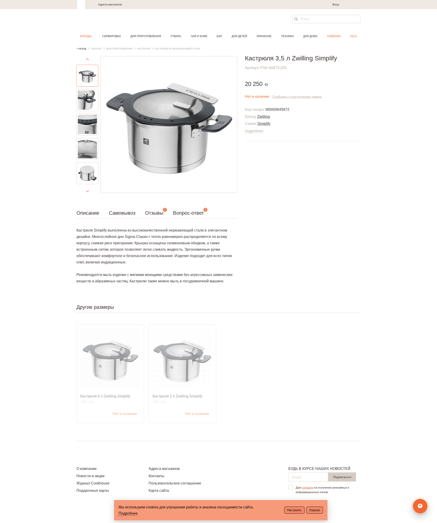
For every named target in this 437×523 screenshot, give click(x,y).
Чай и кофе (199, 36)
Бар (219, 36)
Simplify (263, 124)
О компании (86, 469)
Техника (287, 36)
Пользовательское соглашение (175, 483)
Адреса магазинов (110, 4)
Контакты (156, 476)
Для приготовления (145, 36)
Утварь (175, 36)
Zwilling (263, 117)
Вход (336, 4)
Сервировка (111, 36)
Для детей (239, 36)
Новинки (334, 36)
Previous (87, 60)
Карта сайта (159, 490)
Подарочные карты (92, 490)
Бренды (86, 36)
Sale (353, 36)
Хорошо (314, 510)
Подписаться (342, 477)
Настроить (294, 510)
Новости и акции (90, 476)
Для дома (310, 36)
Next (87, 191)
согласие (307, 487)
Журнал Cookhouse (92, 483)
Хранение (264, 36)
